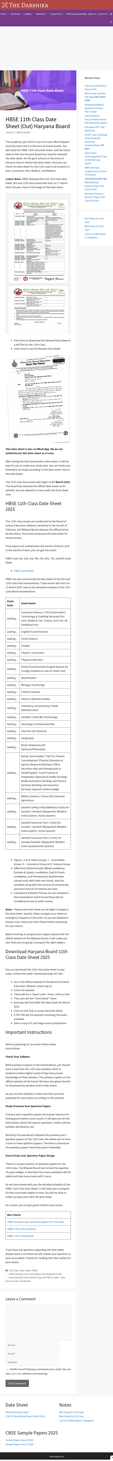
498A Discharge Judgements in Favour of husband (96, 171)
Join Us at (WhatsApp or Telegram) (76, 1420)
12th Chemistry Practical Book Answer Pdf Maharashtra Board (96, 119)
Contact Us (102, 14)
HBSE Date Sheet (24, 570)
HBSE (35, 1270)
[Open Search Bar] (111, 22)
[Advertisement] (56, 47)
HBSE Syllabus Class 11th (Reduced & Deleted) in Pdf (35, 1274)
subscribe (16, 1373)
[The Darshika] (24, 4)
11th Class (13, 1270)
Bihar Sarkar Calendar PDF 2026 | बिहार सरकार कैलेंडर (95, 97)
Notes (3, 14)
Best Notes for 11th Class (71, 1412)
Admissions (41, 14)
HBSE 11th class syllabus (21, 1229)
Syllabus (28, 14)
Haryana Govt (56, 14)
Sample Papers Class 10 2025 (19, 1440)
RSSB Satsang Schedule (76, 14)
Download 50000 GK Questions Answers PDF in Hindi (94, 108)
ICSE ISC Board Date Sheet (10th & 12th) (25, 1416)
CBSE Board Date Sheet (17, 1412)
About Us (92, 14)
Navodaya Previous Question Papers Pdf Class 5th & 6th (95, 197)
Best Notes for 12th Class (71, 1416)
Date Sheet (25, 1270)
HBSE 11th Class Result (20, 1236)
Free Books (15, 14)
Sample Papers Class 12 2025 (19, 1444)
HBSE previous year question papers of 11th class (35, 1222)
